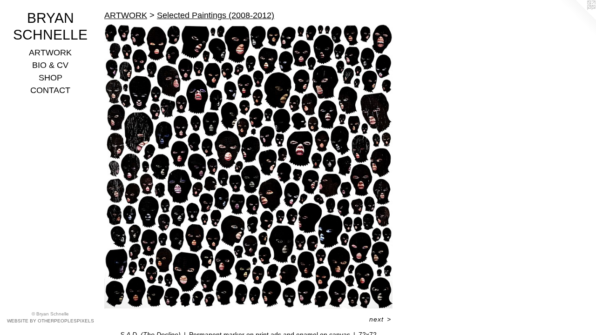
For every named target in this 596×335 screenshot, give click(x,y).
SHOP (50, 77)
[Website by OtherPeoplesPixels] (577, 18)
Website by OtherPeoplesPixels (50, 320)
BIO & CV (50, 65)
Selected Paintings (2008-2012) (215, 15)
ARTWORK (50, 52)
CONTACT (50, 90)
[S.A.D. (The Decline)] (248, 166)
